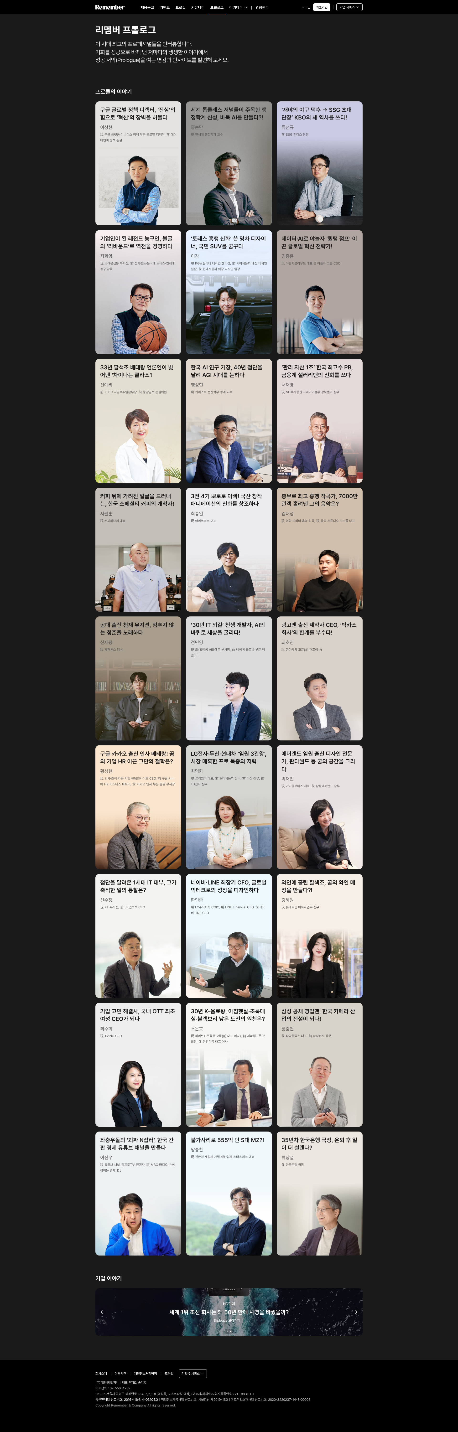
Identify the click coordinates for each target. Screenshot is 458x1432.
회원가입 (322, 7)
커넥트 (165, 7)
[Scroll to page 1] (227, 1331)
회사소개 (101, 1373)
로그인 (306, 7)
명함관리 (262, 7)
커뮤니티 (198, 7)
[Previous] (102, 1312)
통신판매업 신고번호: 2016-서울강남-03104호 (126, 1399)
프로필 (181, 7)
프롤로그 (217, 7)
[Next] (356, 1312)
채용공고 (147, 7)
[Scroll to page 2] (231, 1331)
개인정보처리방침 (145, 1373)
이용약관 (120, 1373)
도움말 (169, 1373)
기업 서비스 (347, 7)
